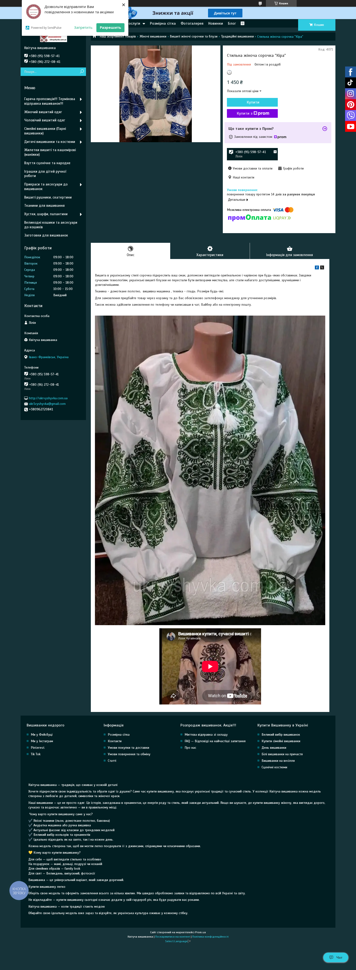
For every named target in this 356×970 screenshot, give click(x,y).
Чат (339, 957)
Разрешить (110, 27)
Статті (112, 761)
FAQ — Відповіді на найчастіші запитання (215, 741)
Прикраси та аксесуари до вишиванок (46, 186)
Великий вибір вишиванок (281, 735)
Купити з (244, 113)
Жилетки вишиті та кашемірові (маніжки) (50, 152)
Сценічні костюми (274, 767)
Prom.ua (200, 932)
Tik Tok (35, 754)
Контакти (115, 741)
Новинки (215, 23)
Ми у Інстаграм (42, 741)
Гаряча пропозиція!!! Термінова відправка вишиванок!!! (49, 101)
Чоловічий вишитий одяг (44, 120)
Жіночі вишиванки (152, 36)
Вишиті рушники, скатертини (48, 197)
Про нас (190, 748)
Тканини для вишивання (44, 205)
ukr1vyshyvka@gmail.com (47, 404)
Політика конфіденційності (210, 936)
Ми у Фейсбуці (42, 735)
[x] (322, 268)
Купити (253, 102)
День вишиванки (274, 748)
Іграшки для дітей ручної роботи (45, 173)
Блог (232, 23)
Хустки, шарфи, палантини (46, 214)
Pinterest (38, 748)
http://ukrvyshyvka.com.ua (48, 398)
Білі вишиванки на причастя (282, 754)
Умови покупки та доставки (128, 748)
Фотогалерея (192, 23)
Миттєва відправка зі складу (206, 735)
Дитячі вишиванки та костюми (49, 142)
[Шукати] (81, 71)
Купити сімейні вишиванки (281, 741)
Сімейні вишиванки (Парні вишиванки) (45, 130)
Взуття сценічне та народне (47, 163)
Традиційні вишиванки (237, 36)
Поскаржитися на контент (172, 936)
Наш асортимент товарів (118, 36)
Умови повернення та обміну (129, 754)
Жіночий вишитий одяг (43, 112)
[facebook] (317, 268)
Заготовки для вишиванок (46, 235)
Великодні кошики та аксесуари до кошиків (50, 224)
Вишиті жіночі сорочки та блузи (193, 36)
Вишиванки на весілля (278, 761)
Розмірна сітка (163, 23)
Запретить (83, 27)
